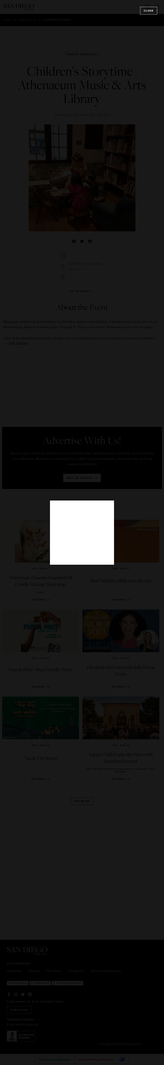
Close (149, 11)
